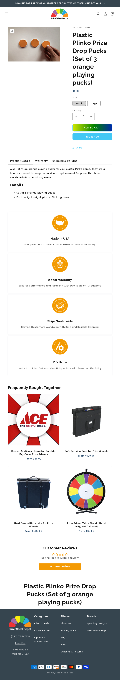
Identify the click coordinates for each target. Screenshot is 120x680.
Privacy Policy (69, 630)
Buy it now (92, 136)
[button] (6, 13)
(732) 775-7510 (20, 636)
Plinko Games (42, 630)
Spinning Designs (97, 623)
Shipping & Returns (72, 651)
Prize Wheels (41, 623)
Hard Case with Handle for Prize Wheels (33, 525)
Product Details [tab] (20, 161)
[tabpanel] (60, 183)
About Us (66, 623)
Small (79, 103)
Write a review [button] (60, 566)
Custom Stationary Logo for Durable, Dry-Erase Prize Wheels (33, 453)
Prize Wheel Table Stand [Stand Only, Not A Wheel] (86, 525)
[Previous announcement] (6, 3)
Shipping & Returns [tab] (64, 161)
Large (94, 103)
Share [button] (79, 147)
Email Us (20, 643)
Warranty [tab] (41, 161)
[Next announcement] (113, 3)
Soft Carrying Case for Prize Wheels (86, 451)
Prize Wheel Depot (97, 630)
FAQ (63, 637)
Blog (63, 644)
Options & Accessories (41, 639)
